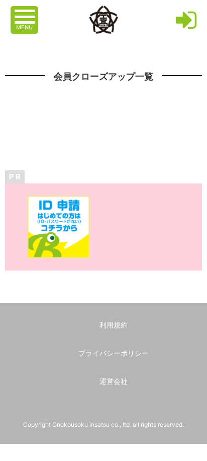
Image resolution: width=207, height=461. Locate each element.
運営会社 (113, 381)
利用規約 (113, 324)
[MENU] (26, 11)
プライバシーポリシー (113, 353)
